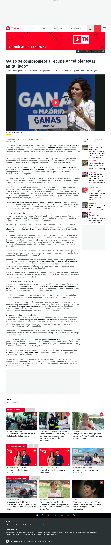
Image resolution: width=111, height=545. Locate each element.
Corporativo (11, 529)
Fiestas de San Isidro (14, 431)
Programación (76, 28)
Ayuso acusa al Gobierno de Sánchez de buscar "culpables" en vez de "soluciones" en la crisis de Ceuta (21, 489)
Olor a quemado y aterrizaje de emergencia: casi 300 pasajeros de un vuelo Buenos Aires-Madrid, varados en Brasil (84, 147)
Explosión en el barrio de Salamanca (53, 431)
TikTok (91, 51)
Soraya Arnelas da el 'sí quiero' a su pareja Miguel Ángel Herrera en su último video (88, 421)
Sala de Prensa (10, 532)
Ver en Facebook (37, 515)
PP (6, 57)
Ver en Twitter (43, 515)
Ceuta (75, 499)
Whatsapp (103, 51)
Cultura (76, 431)
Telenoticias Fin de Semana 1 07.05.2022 (54, 457)
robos (91, 213)
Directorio (39, 532)
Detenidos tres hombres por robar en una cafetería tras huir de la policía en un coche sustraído (84, 215)
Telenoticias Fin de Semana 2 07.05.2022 (21, 457)
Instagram (87, 51)
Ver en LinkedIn (61, 515)
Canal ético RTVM (92, 532)
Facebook (78, 51)
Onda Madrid (58, 28)
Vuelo (91, 145)
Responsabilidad (20, 532)
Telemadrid (15, 525)
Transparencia (31, 532)
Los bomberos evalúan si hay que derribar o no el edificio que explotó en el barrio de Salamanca (54, 421)
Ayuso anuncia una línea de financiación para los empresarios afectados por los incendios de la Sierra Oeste (54, 489)
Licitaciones (81, 532)
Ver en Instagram (49, 515)
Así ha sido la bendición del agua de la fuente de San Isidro (21, 421)
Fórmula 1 (92, 161)
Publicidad (47, 532)
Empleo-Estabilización (70, 532)
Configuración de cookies (49, 534)
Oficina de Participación (13, 534)
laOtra (30, 525)
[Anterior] (28, 410)
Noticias (31, 28)
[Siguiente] (33, 410)
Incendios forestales (48, 499)
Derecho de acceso (57, 532)
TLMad (44, 28)
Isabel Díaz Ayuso (11, 402)
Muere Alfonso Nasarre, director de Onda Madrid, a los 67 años (84, 205)
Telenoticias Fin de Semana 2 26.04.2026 (88, 457)
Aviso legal (31, 534)
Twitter (82, 51)
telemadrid (12, 541)
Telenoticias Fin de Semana (16, 468)
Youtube (99, 51)
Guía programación (39, 525)
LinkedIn (95, 51)
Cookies (38, 534)
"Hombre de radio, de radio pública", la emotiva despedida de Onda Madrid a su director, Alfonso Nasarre (84, 190)
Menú (104, 28)
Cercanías (92, 172)
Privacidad (24, 534)
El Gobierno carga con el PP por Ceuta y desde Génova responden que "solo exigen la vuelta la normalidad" (88, 489)
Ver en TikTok (55, 515)
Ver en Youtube (67, 515)
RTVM (8, 522)
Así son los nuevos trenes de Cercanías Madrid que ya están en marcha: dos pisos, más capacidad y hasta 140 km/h (84, 174)
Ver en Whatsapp (73, 515)
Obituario (92, 203)
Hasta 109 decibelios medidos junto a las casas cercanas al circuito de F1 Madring (84, 163)
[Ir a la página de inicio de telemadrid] (14, 28)
